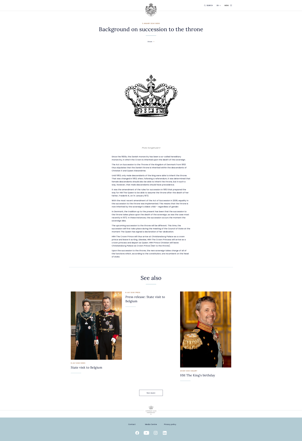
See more (151, 393)
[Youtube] (146, 433)
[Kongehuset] (151, 9)
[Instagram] (155, 433)
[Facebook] (137, 433)
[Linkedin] (165, 433)
